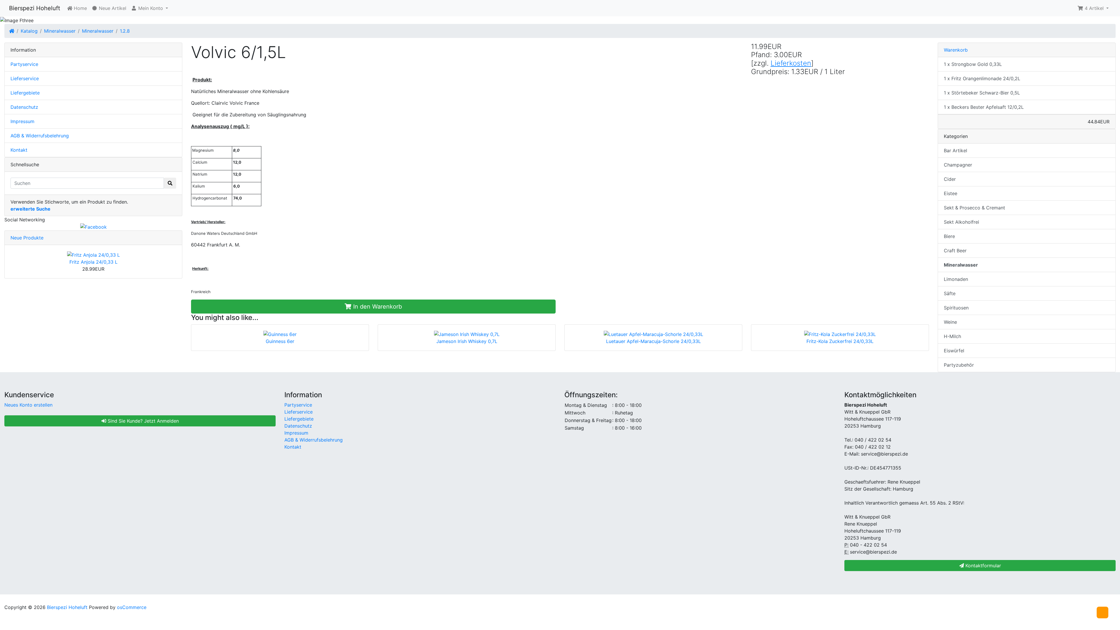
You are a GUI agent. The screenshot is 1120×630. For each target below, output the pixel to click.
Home (79, 8)
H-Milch (952, 336)
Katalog (29, 31)
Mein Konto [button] (150, 8)
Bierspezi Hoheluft (34, 8)
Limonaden (956, 279)
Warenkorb (956, 50)
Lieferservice (24, 78)
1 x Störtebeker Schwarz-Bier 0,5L (982, 93)
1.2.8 (125, 31)
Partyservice (24, 64)
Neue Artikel (111, 8)
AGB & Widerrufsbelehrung (39, 136)
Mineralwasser (60, 31)
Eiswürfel (954, 351)
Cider (950, 179)
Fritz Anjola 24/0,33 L (93, 262)
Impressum (22, 121)
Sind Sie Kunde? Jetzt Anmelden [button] (142, 421)
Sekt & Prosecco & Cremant (974, 208)
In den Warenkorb (376, 306)
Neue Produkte (26, 238)
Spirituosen (956, 308)
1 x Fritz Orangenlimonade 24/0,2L (982, 78)
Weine (950, 322)
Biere (949, 236)
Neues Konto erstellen (28, 405)
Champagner (958, 165)
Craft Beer (955, 250)
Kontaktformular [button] (982, 565)
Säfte (950, 293)
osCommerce (131, 607)
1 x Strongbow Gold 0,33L (973, 64)
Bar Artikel (955, 150)
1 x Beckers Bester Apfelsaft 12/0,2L (984, 107)
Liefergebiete (25, 93)
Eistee (950, 193)
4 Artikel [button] (1094, 8)
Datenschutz (24, 107)
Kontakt (18, 150)
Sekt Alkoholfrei (961, 222)
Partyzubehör (959, 365)
